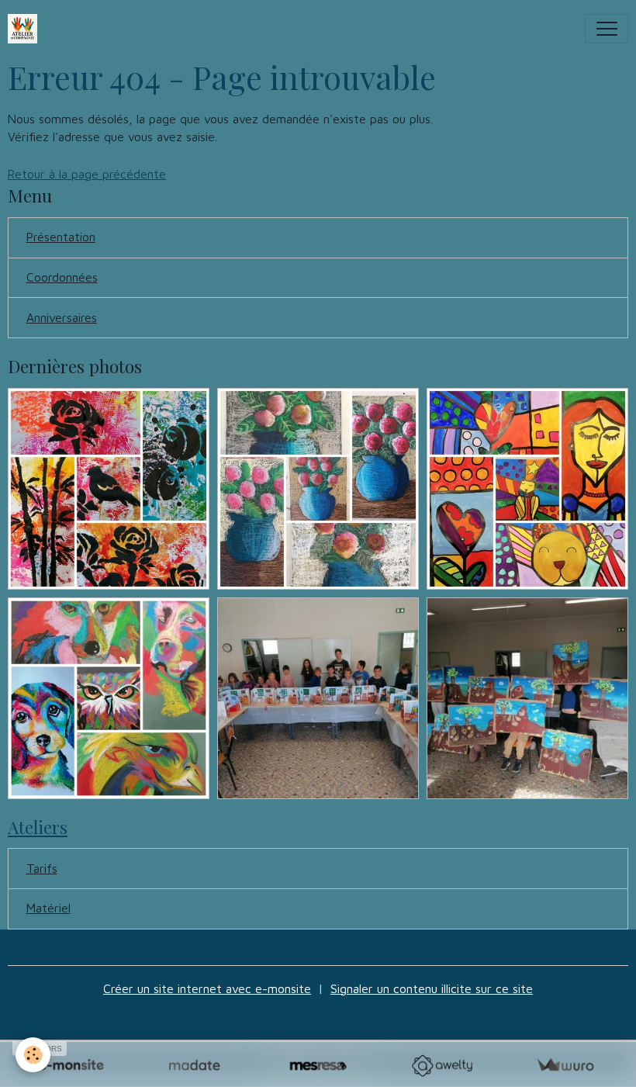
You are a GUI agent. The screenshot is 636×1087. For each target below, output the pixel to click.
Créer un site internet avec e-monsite (207, 988)
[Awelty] (441, 1065)
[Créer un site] (71, 1065)
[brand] (26, 28)
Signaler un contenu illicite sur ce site (431, 988)
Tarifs (41, 868)
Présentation (60, 237)
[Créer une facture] (565, 1065)
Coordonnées (62, 277)
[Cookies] (33, 1054)
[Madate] (194, 1065)
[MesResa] (317, 1065)
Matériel (48, 908)
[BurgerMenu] (606, 28)
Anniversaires (61, 317)
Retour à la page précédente (87, 174)
